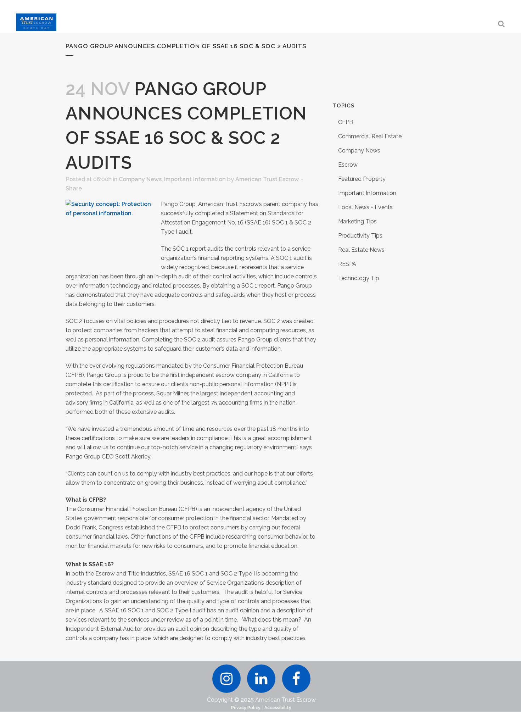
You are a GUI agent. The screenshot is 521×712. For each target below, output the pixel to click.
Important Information (195, 179)
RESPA (347, 264)
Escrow (348, 164)
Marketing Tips (357, 221)
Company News (140, 179)
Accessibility (277, 707)
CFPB (345, 122)
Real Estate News (361, 249)
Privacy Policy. (246, 707)
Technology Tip (358, 278)
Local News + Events (365, 207)
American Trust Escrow (267, 179)
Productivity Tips (360, 235)
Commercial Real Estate (370, 136)
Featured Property (362, 179)
